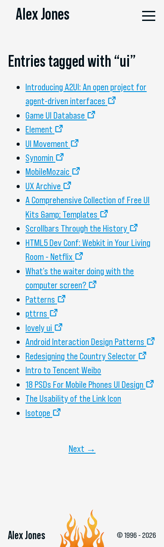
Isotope (37, 412)
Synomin (39, 157)
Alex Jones (43, 14)
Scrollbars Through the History (76, 228)
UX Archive (43, 186)
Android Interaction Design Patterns (84, 341)
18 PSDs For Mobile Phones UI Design (84, 384)
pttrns (36, 313)
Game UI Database (55, 115)
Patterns (40, 299)
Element (38, 129)
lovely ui (38, 327)
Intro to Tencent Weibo (63, 370)
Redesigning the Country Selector (80, 356)
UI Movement (46, 143)
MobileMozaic (47, 171)
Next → (82, 448)
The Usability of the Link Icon (73, 398)
